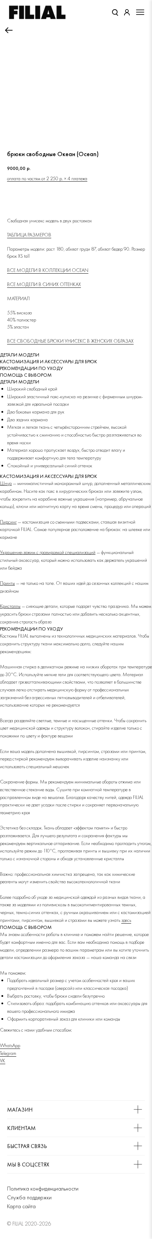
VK (2, 1060)
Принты (7, 583)
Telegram (8, 1053)
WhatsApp (10, 1045)
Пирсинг (8, 522)
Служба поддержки (29, 1197)
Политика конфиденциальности (42, 1188)
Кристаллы (10, 606)
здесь (126, 920)
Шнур (6, 483)
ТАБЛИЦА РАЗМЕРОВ (29, 235)
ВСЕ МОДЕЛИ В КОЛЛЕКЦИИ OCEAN (47, 270)
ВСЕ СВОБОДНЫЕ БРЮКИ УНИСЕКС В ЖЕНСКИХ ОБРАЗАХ (70, 341)
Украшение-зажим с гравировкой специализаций (47, 552)
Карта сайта (21, 1206)
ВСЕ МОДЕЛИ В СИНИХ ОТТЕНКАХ (44, 284)
